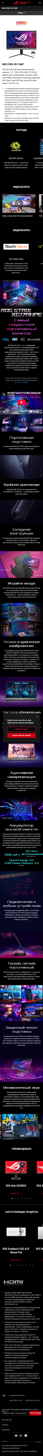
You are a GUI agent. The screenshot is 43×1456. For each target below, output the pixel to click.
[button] (3, 2)
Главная (5, 1425)
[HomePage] (4, 1395)
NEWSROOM (6, 1430)
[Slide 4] (21, 1198)
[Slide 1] (12, 1198)
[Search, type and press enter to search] (39, 3)
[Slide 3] (18, 1198)
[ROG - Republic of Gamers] (21, 3)
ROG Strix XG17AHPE (21, 382)
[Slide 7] (31, 1198)
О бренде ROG (7, 1420)
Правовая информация (11, 1448)
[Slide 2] (15, 1198)
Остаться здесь (21, 729)
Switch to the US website (21, 735)
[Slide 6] (28, 1198)
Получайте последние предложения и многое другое (20, 1410)
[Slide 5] (25, 1198)
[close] (37, 716)
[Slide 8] (33, 1265)
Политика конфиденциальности (14, 1445)
